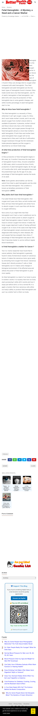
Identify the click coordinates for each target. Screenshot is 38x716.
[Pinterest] (34, 459)
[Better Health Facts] (19, 2)
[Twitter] (15, 459)
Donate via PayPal (19, 598)
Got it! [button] (33, 711)
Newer (5, 466)
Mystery (6, 454)
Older (33, 466)
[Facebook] (10, 459)
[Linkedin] (29, 459)
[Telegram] (19, 459)
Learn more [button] (6, 713)
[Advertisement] (19, 38)
